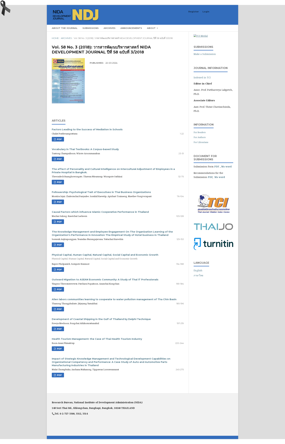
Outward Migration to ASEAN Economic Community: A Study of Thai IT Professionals (105, 279)
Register (193, 11)
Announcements (131, 28)
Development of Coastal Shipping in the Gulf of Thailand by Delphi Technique (101, 319)
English (198, 270)
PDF (59, 139)
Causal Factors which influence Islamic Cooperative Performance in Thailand (100, 211)
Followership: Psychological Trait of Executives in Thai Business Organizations (101, 192)
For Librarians (201, 142)
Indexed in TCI (202, 77)
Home (55, 38)
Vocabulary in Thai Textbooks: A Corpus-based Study (85, 149)
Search (226, 28)
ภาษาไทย (198, 275)
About (151, 28)
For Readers (200, 132)
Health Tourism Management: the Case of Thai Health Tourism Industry (97, 338)
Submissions (90, 28)
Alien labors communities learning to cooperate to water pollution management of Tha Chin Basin (114, 299)
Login (206, 11)
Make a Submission (205, 54)
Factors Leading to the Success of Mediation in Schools (87, 129)
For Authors (200, 137)
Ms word (226, 166)
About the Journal (65, 28)
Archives (109, 28)
